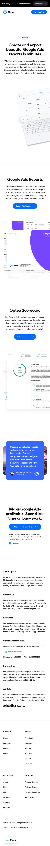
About (5, 782)
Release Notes (31, 787)
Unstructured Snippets (17, 629)
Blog (5, 787)
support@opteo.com (31, 608)
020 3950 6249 (27, 680)
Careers (6, 802)
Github (28, 758)
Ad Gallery (26, 694)
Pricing (6, 748)
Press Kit (6, 807)
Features (7, 743)
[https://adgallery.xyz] (25, 706)
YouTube (28, 753)
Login (5, 753)
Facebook (29, 738)
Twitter (28, 748)
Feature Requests (32, 792)
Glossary (6, 797)
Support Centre (38, 631)
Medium (28, 743)
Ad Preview (29, 797)
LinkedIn (28, 763)
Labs (5, 792)
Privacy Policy (26, 827)
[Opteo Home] (9, 12)
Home (5, 738)
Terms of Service (10, 827)
